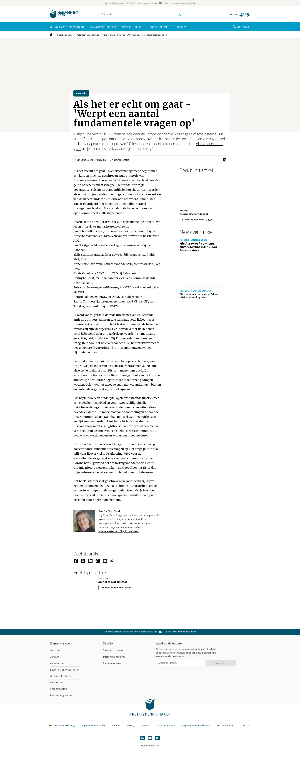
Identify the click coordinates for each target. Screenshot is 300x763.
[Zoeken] (179, 14)
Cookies (145, 725)
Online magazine (64, 35)
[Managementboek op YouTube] (150, 738)
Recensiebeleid (59, 688)
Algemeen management (88, 35)
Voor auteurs (57, 682)
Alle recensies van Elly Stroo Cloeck (118, 531)
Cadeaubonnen (112, 663)
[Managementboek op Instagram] (157, 738)
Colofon (116, 725)
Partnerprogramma (61, 695)
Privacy (130, 725)
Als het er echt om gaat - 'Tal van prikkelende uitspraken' (199, 296)
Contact (54, 656)
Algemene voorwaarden (93, 725)
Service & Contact (226, 725)
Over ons (55, 650)
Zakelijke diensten (113, 650)
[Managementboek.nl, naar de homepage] (64, 17)
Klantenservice (60, 643)
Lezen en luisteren (61, 676)
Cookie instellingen (165, 725)
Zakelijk (108, 643)
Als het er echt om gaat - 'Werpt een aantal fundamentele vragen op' (135, 35)
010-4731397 (243, 26)
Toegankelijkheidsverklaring (196, 725)
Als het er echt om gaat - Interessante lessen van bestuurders (199, 247)
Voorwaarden (57, 663)
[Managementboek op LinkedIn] (142, 738)
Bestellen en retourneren (64, 669)
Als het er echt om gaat (89, 171)
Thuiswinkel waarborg (63, 725)
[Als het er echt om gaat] (191, 190)
